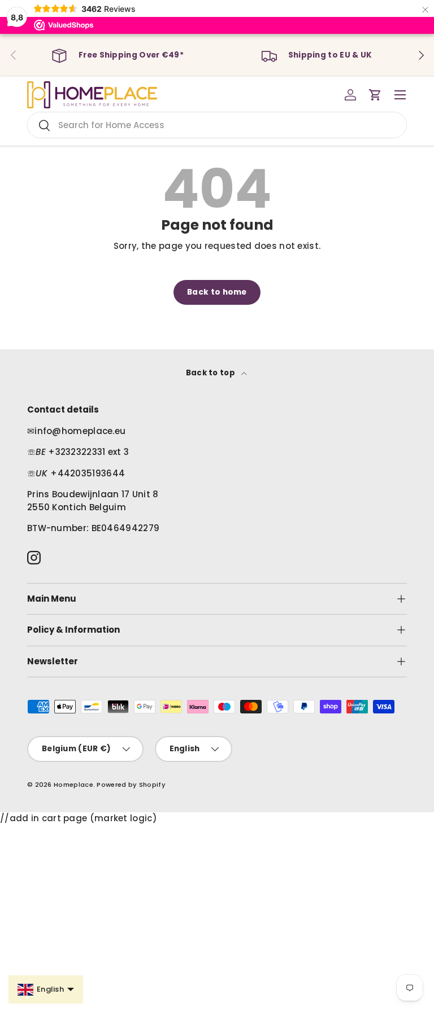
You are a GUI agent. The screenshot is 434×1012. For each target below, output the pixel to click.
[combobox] (217, 125)
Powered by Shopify (131, 784)
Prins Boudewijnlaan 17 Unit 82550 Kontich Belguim (93, 500)
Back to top (211, 372)
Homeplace (73, 784)
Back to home (217, 292)
